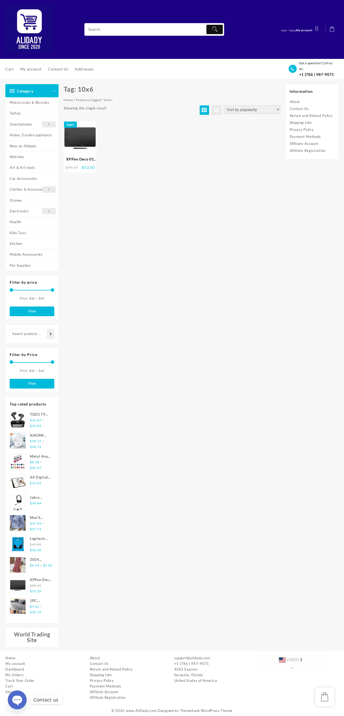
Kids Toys (18, 233)
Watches (17, 157)
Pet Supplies (20, 265)
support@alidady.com (192, 658)
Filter (32, 311)
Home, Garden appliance (31, 135)
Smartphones (21, 124)
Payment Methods (305, 136)
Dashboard (14, 669)
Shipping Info (301, 122)
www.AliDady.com (141, 710)
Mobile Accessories (26, 254)
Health (15, 222)
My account (15, 663)
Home (68, 100)
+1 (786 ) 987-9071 (316, 74)
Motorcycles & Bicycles (29, 102)
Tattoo (15, 113)
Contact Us (299, 108)
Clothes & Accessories (29, 189)
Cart (9, 686)
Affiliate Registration (307, 150)
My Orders (14, 675)
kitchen (16, 243)
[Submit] (214, 29)
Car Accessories (23, 178)
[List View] (216, 110)
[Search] (50, 334)
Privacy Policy (302, 129)
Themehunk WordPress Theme (206, 710)
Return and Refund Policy (311, 115)
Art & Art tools (22, 167)
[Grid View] (204, 110)
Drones (16, 200)
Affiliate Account (304, 143)
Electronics (19, 211)
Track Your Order (20, 680)
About (295, 101)
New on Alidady (23, 146)
